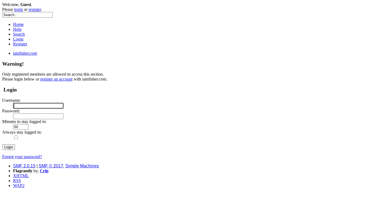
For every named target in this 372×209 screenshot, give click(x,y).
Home (18, 24)
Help (17, 29)
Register (20, 44)
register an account (56, 79)
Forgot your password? (22, 156)
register (35, 9)
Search (19, 34)
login (18, 9)
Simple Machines (82, 166)
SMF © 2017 (51, 166)
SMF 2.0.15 (24, 166)
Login (18, 39)
